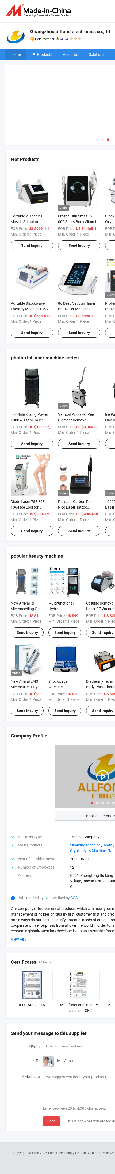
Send (51, 1081)
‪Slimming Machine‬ (85, 805)
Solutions (96, 54)
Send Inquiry (32, 206)
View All (17, 899)
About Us (70, 54)
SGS (74, 858)
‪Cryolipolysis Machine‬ (88, 811)
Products (44, 54)
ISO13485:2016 (32, 965)
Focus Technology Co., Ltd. (67, 1113)
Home (16, 54)
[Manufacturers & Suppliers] (39, 10)
